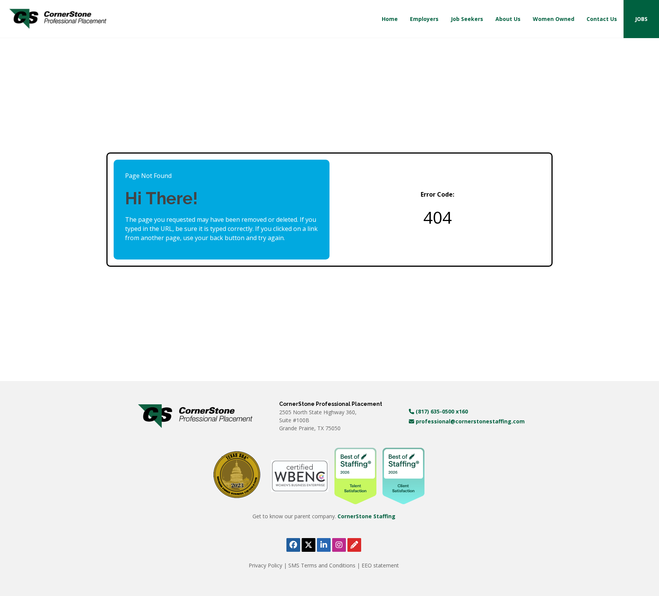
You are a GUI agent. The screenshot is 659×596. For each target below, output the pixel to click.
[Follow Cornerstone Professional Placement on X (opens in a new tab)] (308, 545)
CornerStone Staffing (366, 516)
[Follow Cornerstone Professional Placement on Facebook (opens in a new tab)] (293, 545)
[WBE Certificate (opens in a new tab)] (299, 475)
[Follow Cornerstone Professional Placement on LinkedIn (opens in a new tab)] (324, 545)
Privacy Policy (266, 565)
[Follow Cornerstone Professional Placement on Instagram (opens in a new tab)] (339, 545)
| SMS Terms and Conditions (320, 565)
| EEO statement (378, 565)
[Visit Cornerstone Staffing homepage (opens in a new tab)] (195, 416)
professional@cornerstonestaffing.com (469, 421)
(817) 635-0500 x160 (441, 411)
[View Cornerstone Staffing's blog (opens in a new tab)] (354, 545)
